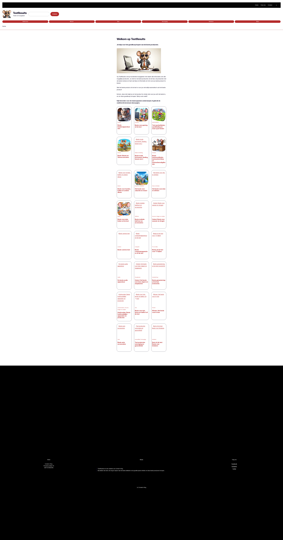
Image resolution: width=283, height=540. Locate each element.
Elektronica (25, 21)
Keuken (119, 122)
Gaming (136, 122)
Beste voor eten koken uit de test (123, 220)
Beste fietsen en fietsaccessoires (123, 156)
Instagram (234, 466)
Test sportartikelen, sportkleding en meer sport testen (158, 126)
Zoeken (54, 14)
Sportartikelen (155, 122)
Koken (119, 216)
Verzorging (165, 21)
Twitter (234, 469)
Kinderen (211, 21)
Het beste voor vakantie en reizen (141, 189)
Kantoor (154, 152)
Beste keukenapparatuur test (124, 126)
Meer (257, 21)
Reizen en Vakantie (139, 186)
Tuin (136, 307)
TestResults (20, 13)
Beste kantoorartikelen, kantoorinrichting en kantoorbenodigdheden (158, 160)
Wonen (72, 21)
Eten (118, 21)
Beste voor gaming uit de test (141, 126)
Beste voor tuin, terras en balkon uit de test (141, 312)
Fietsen (119, 152)
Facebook (234, 464)
